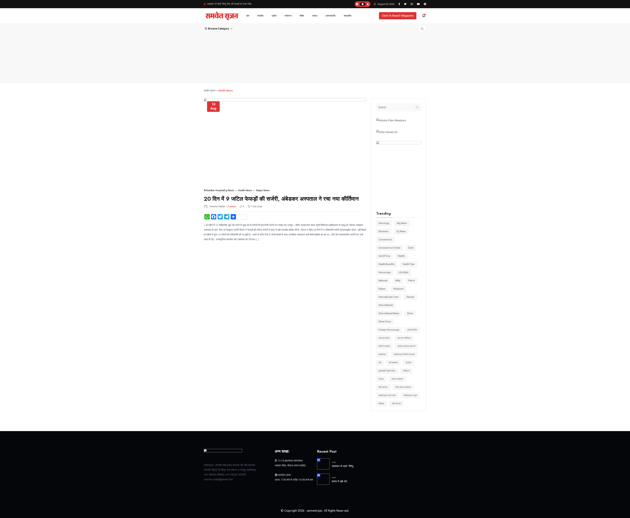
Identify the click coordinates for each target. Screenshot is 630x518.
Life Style (403, 272)
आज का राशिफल (404, 338)
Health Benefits (386, 264)
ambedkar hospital (214, 190)
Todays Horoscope (388, 329)
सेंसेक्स (381, 403)
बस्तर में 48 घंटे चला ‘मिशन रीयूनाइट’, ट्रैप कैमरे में (229, 3)
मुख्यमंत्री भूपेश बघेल (386, 370)
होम (247, 15)
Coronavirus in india (389, 247)
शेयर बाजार (383, 387)
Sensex (410, 297)
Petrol (411, 280)
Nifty (397, 280)
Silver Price (384, 321)
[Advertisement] (315, 57)
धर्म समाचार (393, 362)
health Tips (408, 264)
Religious (398, 288)
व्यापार (314, 15)
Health (401, 256)
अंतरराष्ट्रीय (331, 15)
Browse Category (218, 28)
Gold (410, 247)
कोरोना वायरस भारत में (406, 346)
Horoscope (384, 272)
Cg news (229, 190)
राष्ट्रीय (260, 15)
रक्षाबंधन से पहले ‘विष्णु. (343, 466)
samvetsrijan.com (388, 297)
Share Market (385, 305)
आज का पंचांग (383, 338)
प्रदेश (274, 15)
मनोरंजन (288, 15)
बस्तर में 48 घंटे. (340, 481)
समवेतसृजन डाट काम (387, 395)
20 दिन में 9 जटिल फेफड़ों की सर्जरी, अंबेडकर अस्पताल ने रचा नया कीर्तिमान (281, 199)
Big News (402, 223)
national (383, 280)
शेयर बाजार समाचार (403, 387)
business (383, 231)
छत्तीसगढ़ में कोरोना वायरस (404, 354)
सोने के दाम (396, 403)
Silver (410, 313)
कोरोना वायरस (384, 346)
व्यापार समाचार (397, 379)
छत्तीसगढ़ (382, 354)
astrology (383, 223)
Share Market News (388, 313)
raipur (382, 288)
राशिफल (406, 370)
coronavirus (385, 239)
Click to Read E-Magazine (397, 15)
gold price (384, 256)
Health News (245, 190)
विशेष (302, 15)
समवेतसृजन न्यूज (410, 395)
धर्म (379, 362)
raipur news (263, 190)
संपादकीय (347, 15)
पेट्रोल (408, 362)
